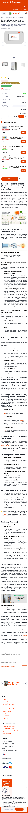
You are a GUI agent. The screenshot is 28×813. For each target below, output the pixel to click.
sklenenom (22, 420)
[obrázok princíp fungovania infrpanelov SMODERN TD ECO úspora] (14, 210)
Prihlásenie (16, 9)
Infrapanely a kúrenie (10, 17)
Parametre (22, 179)
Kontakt (24, 2)
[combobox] (19, 106)
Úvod (2, 17)
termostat (3, 514)
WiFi (2, 517)
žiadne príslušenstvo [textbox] (19, 106)
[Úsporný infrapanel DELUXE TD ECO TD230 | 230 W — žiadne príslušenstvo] (14, 37)
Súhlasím (19, 809)
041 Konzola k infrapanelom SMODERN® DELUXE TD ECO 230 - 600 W (17, 157)
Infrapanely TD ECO (22, 17)
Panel (5, 430)
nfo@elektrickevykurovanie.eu (9, 750)
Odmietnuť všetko (8, 809)
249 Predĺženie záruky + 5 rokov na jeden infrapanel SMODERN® (17, 166)
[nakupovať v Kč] (25, 6)
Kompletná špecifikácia (9, 179)
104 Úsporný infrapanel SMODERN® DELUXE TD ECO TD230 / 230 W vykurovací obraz (16, 127)
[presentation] (2, 44)
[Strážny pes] (25, 116)
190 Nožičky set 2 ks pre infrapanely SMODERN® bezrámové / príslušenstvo (16, 147)
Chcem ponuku (22, 644)
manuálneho (22, 515)
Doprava (22, 4)
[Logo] (14, 13)
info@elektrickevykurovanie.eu (9, 666)
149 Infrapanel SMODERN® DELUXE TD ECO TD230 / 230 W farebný (16, 137)
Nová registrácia (24, 9)
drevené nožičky (5, 445)
